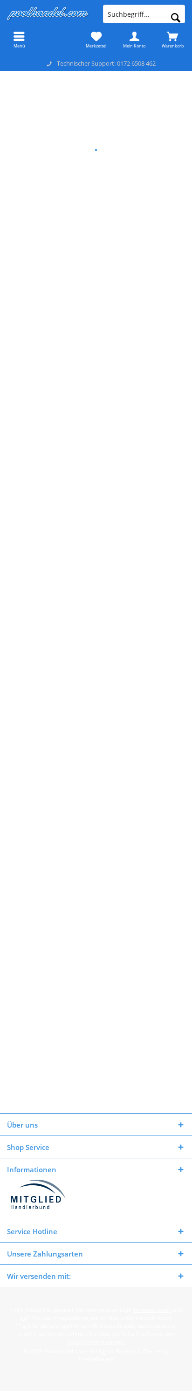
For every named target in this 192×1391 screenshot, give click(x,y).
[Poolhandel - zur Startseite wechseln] (48, 14)
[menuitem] (19, 39)
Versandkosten (152, 1310)
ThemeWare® (96, 1359)
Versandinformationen (96, 1341)
